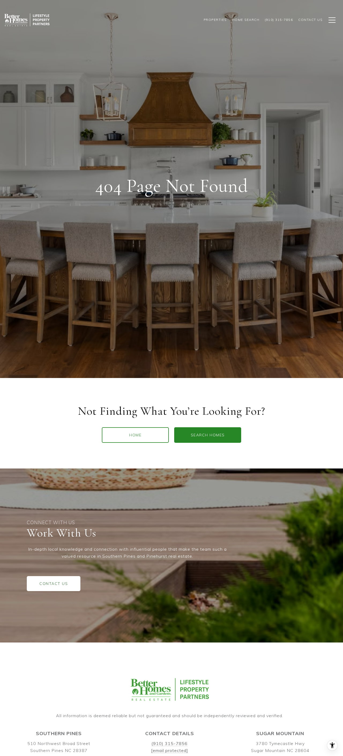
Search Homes (208, 435)
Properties (215, 20)
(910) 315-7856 (169, 743)
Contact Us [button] (53, 583)
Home (135, 435)
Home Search (246, 20)
